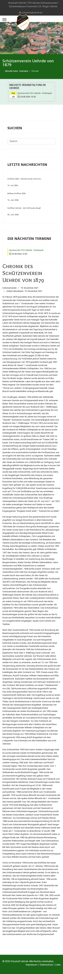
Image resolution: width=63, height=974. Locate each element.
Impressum (31, 964)
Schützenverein (49, 3)
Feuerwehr (31, 6)
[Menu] (4, 20)
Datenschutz (46, 964)
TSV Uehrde (33, 3)
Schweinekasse (17, 6)
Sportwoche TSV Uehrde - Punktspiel (35, 93)
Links (58, 964)
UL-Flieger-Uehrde (48, 6)
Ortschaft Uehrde (17, 3)
